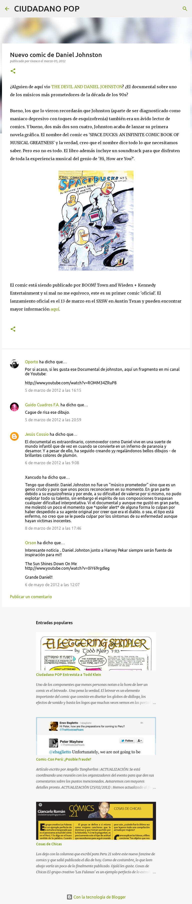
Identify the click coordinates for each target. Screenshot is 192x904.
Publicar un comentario (31, 596)
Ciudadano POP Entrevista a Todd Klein (68, 675)
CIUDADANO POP (47, 8)
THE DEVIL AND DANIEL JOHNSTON (86, 86)
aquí (54, 309)
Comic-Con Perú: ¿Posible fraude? (63, 759)
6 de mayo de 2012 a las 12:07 (52, 584)
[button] (13, 71)
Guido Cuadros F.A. (42, 405)
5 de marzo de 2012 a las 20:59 (53, 420)
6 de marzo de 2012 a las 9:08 (52, 462)
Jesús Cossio (37, 434)
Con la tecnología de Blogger (99, 897)
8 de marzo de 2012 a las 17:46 (53, 528)
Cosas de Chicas (49, 844)
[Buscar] (87, 9)
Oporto (31, 362)
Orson (30, 542)
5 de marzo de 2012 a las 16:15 (53, 390)
